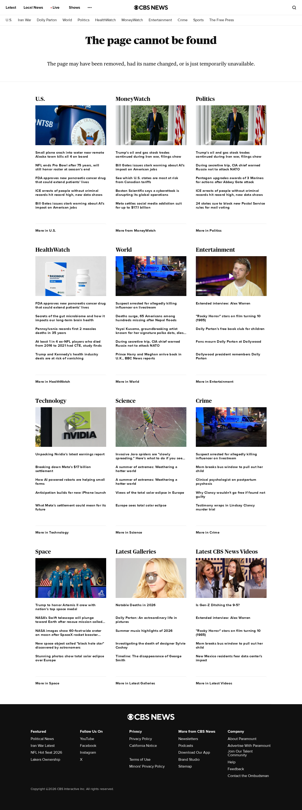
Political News (42, 739)
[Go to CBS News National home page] (151, 7)
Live (56, 7)
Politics (83, 20)
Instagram (88, 752)
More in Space (47, 683)
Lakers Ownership (45, 759)
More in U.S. (45, 230)
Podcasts (185, 746)
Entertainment (160, 20)
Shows (75, 7)
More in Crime (207, 532)
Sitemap (185, 766)
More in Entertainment (214, 381)
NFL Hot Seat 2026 (46, 752)
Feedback (236, 769)
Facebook (88, 746)
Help (231, 762)
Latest (11, 7)
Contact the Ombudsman (248, 776)
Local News (34, 7)
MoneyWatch (132, 20)
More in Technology (52, 532)
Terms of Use (140, 759)
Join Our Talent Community (240, 753)
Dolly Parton (47, 20)
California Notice (143, 746)
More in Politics (209, 230)
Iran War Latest (43, 746)
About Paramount (242, 739)
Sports (198, 20)
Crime (183, 20)
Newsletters (188, 739)
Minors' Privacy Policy (147, 766)
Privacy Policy (140, 739)
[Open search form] (294, 7)
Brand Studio (189, 759)
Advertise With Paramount (249, 746)
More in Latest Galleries (135, 683)
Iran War (24, 20)
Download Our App (194, 752)
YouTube (87, 739)
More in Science (129, 532)
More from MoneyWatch (136, 230)
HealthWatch (105, 20)
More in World (127, 381)
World (67, 20)
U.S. (9, 20)
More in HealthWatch (52, 381)
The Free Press (221, 20)
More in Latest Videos (214, 683)
